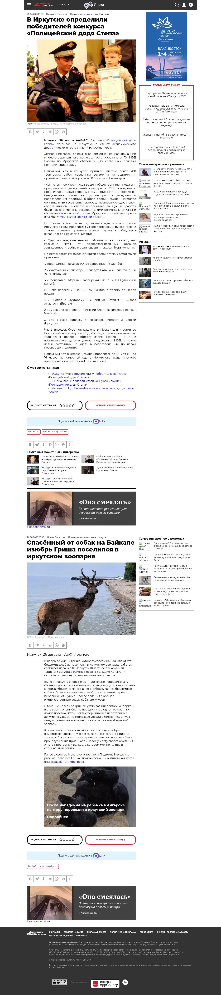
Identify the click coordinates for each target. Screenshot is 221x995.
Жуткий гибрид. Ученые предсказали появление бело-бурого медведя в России (174, 229)
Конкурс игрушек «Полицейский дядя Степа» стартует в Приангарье (59, 470)
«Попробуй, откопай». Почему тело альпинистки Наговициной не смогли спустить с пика (173, 172)
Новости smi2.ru (38, 527)
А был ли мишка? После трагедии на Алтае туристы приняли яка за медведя (166, 122)
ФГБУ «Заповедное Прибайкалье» (45, 637)
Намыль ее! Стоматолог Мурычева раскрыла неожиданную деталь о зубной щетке (172, 603)
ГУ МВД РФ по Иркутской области (79, 216)
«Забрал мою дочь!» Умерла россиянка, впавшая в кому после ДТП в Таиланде (166, 108)
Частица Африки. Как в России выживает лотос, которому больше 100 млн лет (173, 569)
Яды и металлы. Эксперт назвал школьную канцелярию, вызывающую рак (171, 217)
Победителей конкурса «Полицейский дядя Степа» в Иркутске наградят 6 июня (112, 459)
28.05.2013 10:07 (35, 14)
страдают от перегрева (67, 761)
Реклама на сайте (73, 932)
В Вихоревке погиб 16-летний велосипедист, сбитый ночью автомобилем (166, 150)
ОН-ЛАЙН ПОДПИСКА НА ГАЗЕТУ (172, 932)
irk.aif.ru (70, 758)
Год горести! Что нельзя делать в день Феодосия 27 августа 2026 (167, 95)
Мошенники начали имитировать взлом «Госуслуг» (171, 247)
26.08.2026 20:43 (35, 537)
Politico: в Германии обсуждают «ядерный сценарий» (169, 293)
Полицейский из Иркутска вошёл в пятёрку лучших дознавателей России (60, 459)
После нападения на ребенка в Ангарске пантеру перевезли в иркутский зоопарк (86, 807)
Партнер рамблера (79, 982)
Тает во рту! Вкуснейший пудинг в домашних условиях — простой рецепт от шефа (172, 591)
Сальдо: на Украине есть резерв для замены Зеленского (172, 270)
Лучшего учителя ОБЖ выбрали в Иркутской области (114, 469)
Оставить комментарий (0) (110, 405)
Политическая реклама (123, 932)
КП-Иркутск (80, 668)
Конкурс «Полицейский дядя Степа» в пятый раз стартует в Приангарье (58, 481)
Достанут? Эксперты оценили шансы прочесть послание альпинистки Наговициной (174, 206)
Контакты (54, 932)
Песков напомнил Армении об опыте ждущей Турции (173, 281)
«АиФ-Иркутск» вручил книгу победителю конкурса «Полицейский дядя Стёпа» (87, 375)
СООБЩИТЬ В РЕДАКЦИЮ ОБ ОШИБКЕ (68, 935)
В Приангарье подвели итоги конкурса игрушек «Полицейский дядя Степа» (84, 382)
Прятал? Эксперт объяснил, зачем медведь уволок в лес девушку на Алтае (172, 557)
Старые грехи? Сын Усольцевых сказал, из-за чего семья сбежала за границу (173, 546)
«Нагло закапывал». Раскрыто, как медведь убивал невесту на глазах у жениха (173, 183)
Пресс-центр (146, 932)
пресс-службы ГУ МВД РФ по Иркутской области (60, 123)
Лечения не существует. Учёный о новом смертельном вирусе (172, 578)
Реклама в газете (96, 932)
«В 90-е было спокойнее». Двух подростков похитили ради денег (172, 193)
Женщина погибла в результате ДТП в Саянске (166, 136)
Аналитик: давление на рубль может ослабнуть (172, 259)
